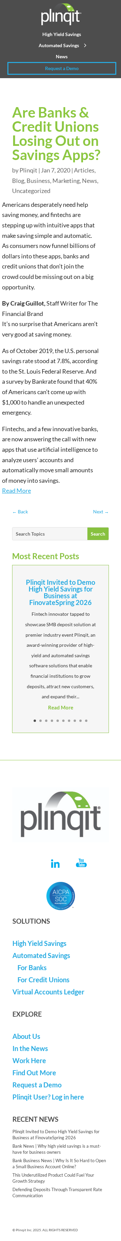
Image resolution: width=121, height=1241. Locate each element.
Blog (18, 180)
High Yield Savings (61, 34)
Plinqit (28, 170)
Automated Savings (59, 45)
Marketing (66, 180)
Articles (84, 170)
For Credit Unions (43, 980)
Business (38, 180)
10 (86, 721)
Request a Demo (62, 68)
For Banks (32, 967)
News (62, 56)
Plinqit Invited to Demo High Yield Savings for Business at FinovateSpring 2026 (60, 592)
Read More (16, 490)
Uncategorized (31, 190)
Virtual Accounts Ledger (48, 992)
